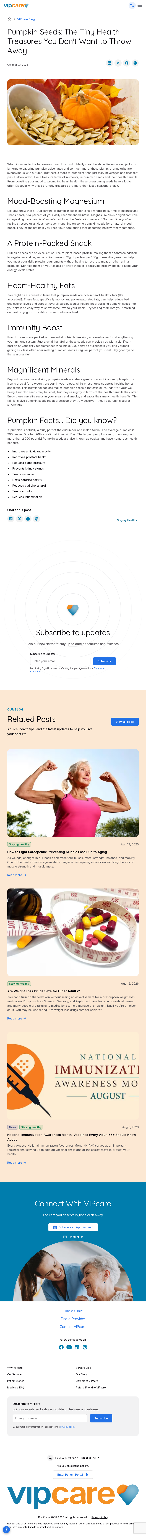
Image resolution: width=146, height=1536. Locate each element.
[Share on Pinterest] (135, 63)
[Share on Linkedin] (109, 63)
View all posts (125, 722)
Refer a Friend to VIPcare (91, 1387)
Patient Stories (15, 1380)
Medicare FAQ (15, 1387)
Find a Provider (73, 1319)
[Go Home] (16, 5)
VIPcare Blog (83, 1367)
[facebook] (61, 1347)
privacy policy (67, 1426)
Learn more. (57, 1527)
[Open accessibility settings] (6, 1529)
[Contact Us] (132, 5)
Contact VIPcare (73, 1326)
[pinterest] (85, 1347)
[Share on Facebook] (126, 63)
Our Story (81, 1374)
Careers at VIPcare (87, 1380)
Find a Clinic (72, 1311)
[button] (73, 1475)
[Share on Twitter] (118, 63)
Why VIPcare (15, 1367)
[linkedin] (77, 1347)
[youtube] (69, 1347)
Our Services (15, 1374)
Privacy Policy (100, 1517)
